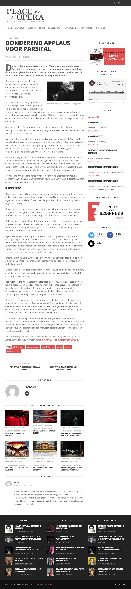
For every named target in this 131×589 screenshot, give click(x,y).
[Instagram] (114, 3)
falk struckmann (18, 347)
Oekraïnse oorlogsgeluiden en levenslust (69, 527)
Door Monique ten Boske (24, 532)
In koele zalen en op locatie (14, 434)
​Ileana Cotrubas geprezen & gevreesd (28, 527)
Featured (20, 428)
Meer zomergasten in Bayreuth (43, 468)
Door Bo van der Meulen (23, 575)
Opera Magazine (93, 102)
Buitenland (65, 428)
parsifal (59, 347)
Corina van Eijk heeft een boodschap (109, 559)
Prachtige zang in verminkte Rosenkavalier (70, 570)
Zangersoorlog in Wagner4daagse (65, 537)
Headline (18, 462)
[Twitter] (119, 3)
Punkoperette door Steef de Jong (103, 167)
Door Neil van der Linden (24, 553)
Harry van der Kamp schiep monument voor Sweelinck (28, 537)
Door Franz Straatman (64, 575)
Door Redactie (20, 542)
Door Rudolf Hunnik (63, 532)
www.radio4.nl (46, 339)
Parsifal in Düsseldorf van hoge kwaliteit (71, 434)
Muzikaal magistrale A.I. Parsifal (16, 468)
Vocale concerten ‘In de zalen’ (44, 432)
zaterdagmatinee (13, 351)
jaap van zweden (33, 347)
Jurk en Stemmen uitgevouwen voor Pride (26, 548)
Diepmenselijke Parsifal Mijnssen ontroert (71, 468)
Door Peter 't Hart (62, 542)
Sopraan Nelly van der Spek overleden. (28, 570)
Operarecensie (11, 38)
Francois (13, 57)
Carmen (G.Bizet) (95, 122)
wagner (68, 347)
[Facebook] (110, 3)
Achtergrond (38, 459)
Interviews (48, 462)
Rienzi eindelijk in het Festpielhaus (66, 559)
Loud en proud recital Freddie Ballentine (70, 548)
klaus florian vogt (48, 347)
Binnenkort (10, 428)
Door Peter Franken (63, 564)
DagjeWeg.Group (48, 584)
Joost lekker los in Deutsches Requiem (29, 559)
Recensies (77, 431)
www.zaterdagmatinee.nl (67, 339)
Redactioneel (19, 431)
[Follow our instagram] (91, 243)
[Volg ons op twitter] (91, 235)
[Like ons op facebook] (110, 235)
